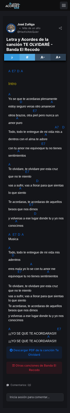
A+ (58, 57)
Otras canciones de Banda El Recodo (35, 368)
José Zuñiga (26, 24)
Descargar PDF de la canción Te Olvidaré (36, 352)
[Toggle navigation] (64, 5)
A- (43, 57)
